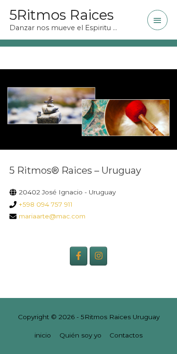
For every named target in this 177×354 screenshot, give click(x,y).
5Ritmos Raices (61, 15)
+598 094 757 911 (46, 204)
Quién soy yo (80, 335)
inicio (42, 335)
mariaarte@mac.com (52, 216)
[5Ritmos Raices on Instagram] (98, 256)
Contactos (126, 335)
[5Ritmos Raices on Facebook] (78, 256)
